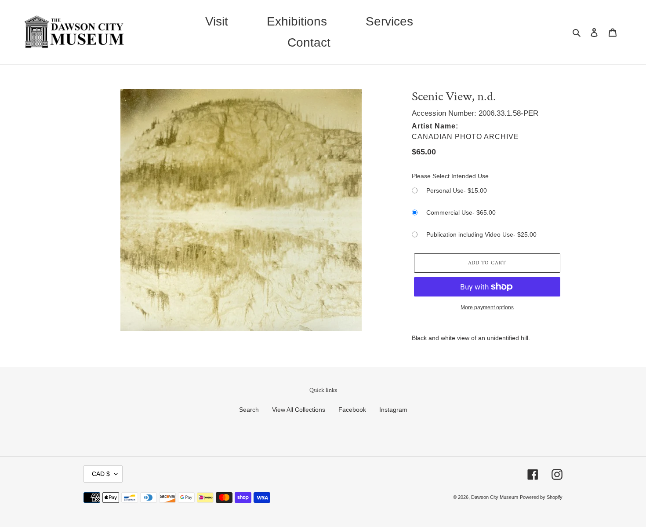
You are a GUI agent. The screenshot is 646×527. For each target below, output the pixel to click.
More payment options (487, 307)
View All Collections (298, 409)
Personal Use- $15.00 (456, 190)
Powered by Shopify (541, 497)
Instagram (393, 409)
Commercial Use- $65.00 (461, 212)
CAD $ (101, 473)
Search (249, 409)
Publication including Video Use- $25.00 (481, 234)
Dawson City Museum (494, 497)
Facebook (352, 409)
